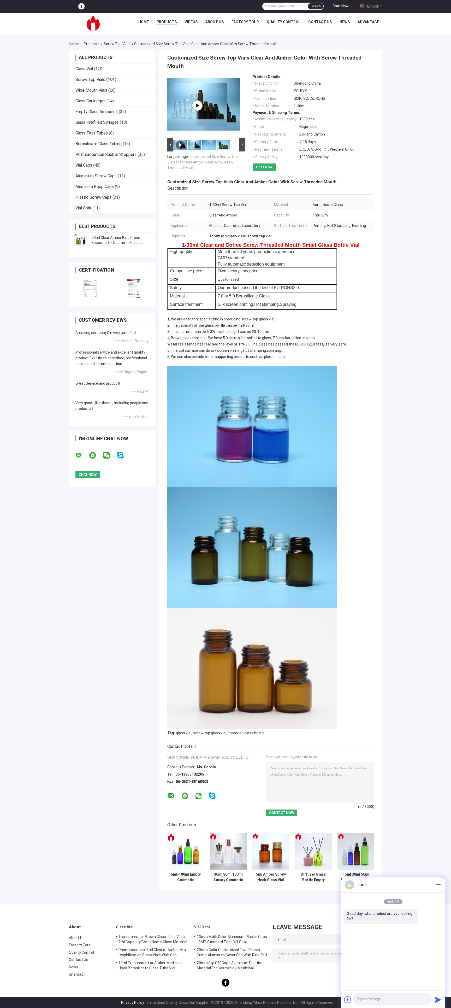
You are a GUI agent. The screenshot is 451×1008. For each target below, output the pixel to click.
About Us (214, 22)
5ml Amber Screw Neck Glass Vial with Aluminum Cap (271, 877)
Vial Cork (83, 208)
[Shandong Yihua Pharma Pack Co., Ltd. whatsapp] (95, 455)
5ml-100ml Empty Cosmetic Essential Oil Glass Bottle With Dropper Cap (186, 877)
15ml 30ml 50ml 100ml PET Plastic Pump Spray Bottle (356, 877)
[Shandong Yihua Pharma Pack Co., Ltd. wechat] (109, 455)
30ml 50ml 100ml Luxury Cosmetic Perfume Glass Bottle (228, 877)
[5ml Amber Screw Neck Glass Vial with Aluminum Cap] (270, 851)
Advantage (368, 22)
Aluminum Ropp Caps (94, 186)
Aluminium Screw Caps (96, 175)
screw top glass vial (209, 733)
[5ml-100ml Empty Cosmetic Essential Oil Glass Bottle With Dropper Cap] (185, 851)
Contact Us (320, 22)
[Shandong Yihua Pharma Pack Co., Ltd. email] (81, 455)
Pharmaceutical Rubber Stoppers (106, 154)
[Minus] (438, 885)
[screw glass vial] (197, 105)
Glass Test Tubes (91, 133)
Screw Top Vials (117, 44)
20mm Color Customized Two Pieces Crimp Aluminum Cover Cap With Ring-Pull (232, 952)
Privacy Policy (132, 1002)
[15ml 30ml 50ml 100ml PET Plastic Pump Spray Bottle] (355, 851)
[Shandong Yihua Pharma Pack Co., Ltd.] (93, 23)
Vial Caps (83, 165)
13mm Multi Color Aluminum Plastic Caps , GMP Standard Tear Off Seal (232, 939)
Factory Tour (245, 22)
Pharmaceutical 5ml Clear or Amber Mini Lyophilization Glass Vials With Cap (152, 952)
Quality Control (283, 22)
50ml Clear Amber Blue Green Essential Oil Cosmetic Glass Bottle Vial (116, 243)
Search (316, 6)
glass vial (183, 733)
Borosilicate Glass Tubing (98, 143)
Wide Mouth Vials (91, 90)
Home (143, 22)
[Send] (438, 999)
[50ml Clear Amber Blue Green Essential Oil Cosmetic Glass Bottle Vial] (81, 240)
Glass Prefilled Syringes (97, 122)
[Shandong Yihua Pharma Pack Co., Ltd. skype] (123, 455)
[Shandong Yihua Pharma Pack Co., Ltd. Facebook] (81, 6)
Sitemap (76, 974)
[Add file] (347, 999)
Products (167, 22)
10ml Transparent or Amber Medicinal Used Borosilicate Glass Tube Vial (150, 965)
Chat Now (341, 6)
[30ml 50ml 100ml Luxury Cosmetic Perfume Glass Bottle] (228, 851)
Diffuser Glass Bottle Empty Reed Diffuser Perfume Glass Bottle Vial (313, 877)
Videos (191, 22)
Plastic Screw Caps (93, 197)
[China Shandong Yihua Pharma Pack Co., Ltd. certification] (90, 288)
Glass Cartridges (90, 100)
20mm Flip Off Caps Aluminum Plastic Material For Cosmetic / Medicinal (229, 965)
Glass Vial (84, 68)
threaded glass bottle (246, 733)
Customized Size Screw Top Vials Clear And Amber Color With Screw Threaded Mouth (202, 162)
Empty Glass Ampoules (96, 111)
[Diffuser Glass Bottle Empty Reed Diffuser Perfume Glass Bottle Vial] (313, 851)
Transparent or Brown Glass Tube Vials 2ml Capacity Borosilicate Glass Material (152, 939)
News (345, 22)
